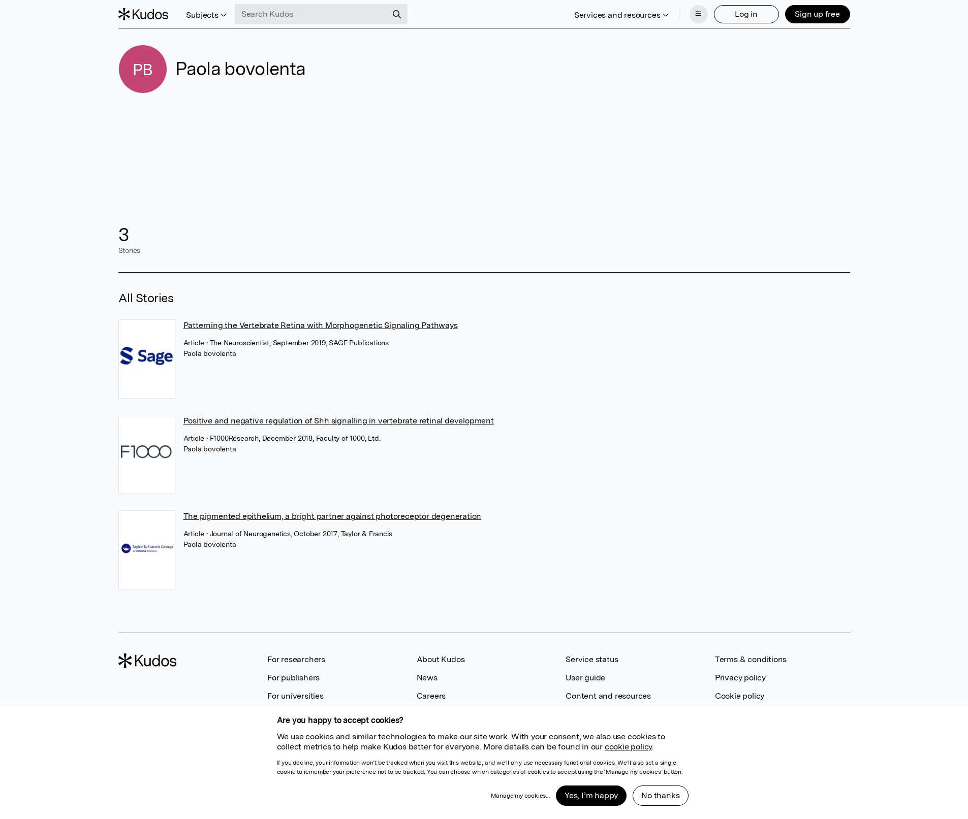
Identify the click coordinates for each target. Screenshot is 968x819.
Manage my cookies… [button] (520, 795)
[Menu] (699, 14)
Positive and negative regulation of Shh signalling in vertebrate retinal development (338, 420)
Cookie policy (739, 696)
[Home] (143, 14)
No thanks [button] (660, 795)
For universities (295, 696)
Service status (592, 659)
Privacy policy (740, 677)
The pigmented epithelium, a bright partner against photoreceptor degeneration (332, 516)
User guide (585, 677)
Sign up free (817, 14)
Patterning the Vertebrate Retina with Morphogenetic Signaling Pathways (320, 325)
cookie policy (628, 746)
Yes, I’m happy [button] (591, 795)
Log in (746, 14)
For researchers (296, 659)
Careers (431, 696)
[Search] (397, 14)
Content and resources (608, 696)
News (427, 677)
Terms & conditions (751, 659)
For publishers (293, 677)
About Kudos (441, 659)
